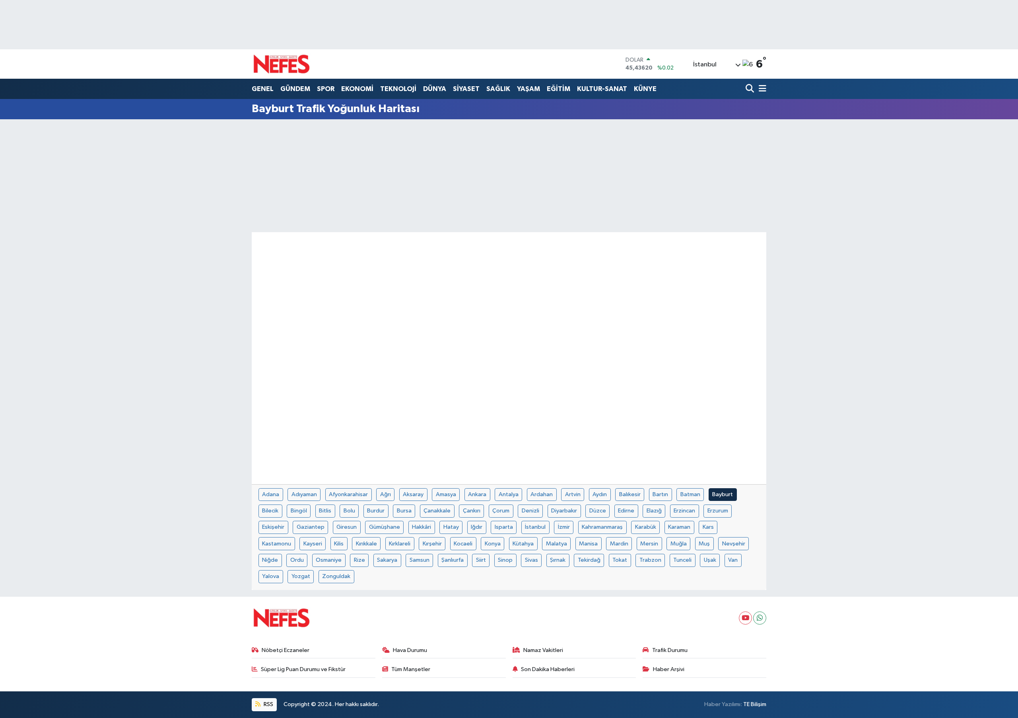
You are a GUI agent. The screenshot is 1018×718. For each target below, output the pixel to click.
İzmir (564, 527)
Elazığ (654, 511)
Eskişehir (273, 527)
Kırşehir (432, 544)
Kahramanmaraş (602, 527)
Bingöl (299, 511)
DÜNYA (434, 88)
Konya (493, 544)
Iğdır (476, 527)
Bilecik (270, 511)
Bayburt (722, 494)
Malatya (556, 544)
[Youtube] (745, 618)
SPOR (325, 88)
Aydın (600, 494)
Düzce (597, 511)
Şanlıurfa (452, 560)
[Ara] (751, 89)
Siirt (481, 560)
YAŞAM (528, 88)
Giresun (346, 527)
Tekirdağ (589, 560)
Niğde (270, 560)
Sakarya (387, 560)
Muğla (678, 544)
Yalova (270, 576)
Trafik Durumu (670, 650)
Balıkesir (630, 494)
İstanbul (535, 527)
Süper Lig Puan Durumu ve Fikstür (303, 669)
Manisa (588, 544)
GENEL (263, 88)
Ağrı (385, 494)
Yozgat (300, 576)
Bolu (349, 511)
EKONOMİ (357, 88)
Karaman (679, 527)
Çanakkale (437, 511)
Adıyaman (304, 494)
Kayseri (312, 544)
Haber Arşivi (668, 669)
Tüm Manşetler (410, 669)
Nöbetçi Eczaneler (285, 650)
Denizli (530, 511)
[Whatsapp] (759, 618)
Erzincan (684, 511)
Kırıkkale (366, 544)
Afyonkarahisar (348, 494)
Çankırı (471, 511)
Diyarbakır (564, 511)
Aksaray (413, 494)
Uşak (710, 560)
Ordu (297, 560)
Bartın (660, 494)
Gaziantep (310, 527)
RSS (267, 704)
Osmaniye (329, 560)
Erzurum (717, 511)
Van (733, 560)
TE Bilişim (754, 704)
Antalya (509, 494)
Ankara (477, 494)
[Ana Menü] (761, 89)
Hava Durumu (410, 650)
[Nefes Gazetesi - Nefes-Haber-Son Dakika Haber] (281, 64)
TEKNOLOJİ (398, 88)
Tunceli (682, 560)
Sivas (531, 560)
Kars (708, 527)
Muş (704, 544)
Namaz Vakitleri (543, 650)
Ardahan (541, 494)
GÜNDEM (295, 88)
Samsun (419, 560)
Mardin (619, 544)
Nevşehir (733, 544)
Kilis (339, 544)
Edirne (626, 511)
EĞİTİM (558, 88)
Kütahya (523, 544)
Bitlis (325, 511)
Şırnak (557, 560)
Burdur (376, 511)
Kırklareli (399, 544)
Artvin (573, 494)
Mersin (649, 544)
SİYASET (466, 88)
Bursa (404, 511)
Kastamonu (276, 544)
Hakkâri (421, 527)
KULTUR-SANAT (602, 88)
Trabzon (650, 560)
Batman (690, 494)
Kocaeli (463, 544)
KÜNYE (645, 88)
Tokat (619, 560)
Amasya (446, 494)
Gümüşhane (384, 527)
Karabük (645, 527)
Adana (270, 494)
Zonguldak (336, 576)
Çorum (500, 511)
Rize (359, 560)
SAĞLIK (498, 88)
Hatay (451, 527)
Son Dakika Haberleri (548, 669)
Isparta (504, 527)
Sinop (505, 560)
